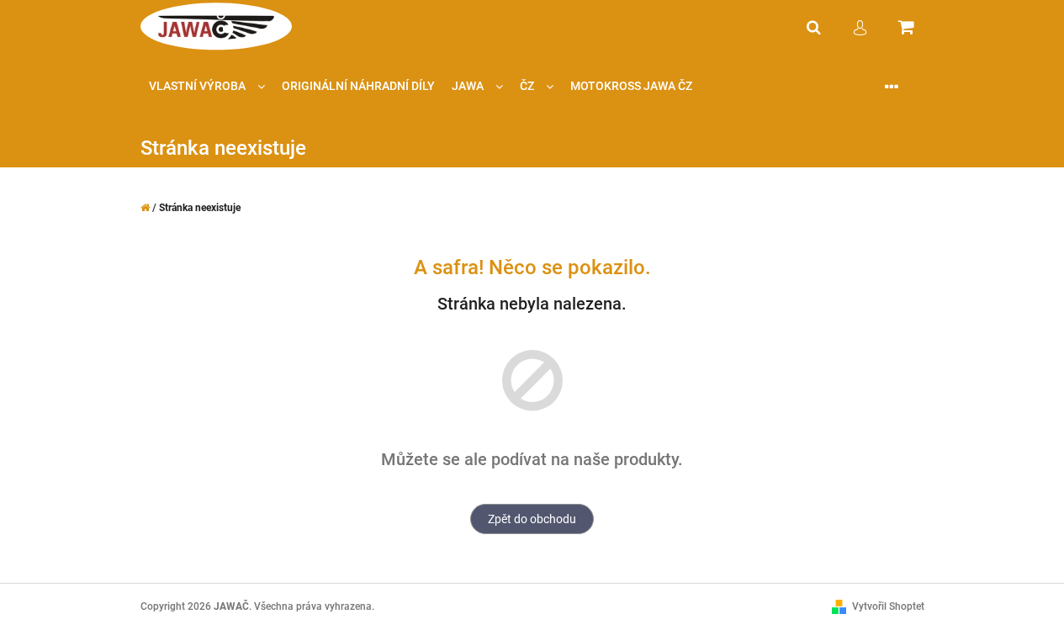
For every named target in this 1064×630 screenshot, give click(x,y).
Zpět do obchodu (532, 519)
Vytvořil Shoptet (888, 606)
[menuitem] (206, 86)
